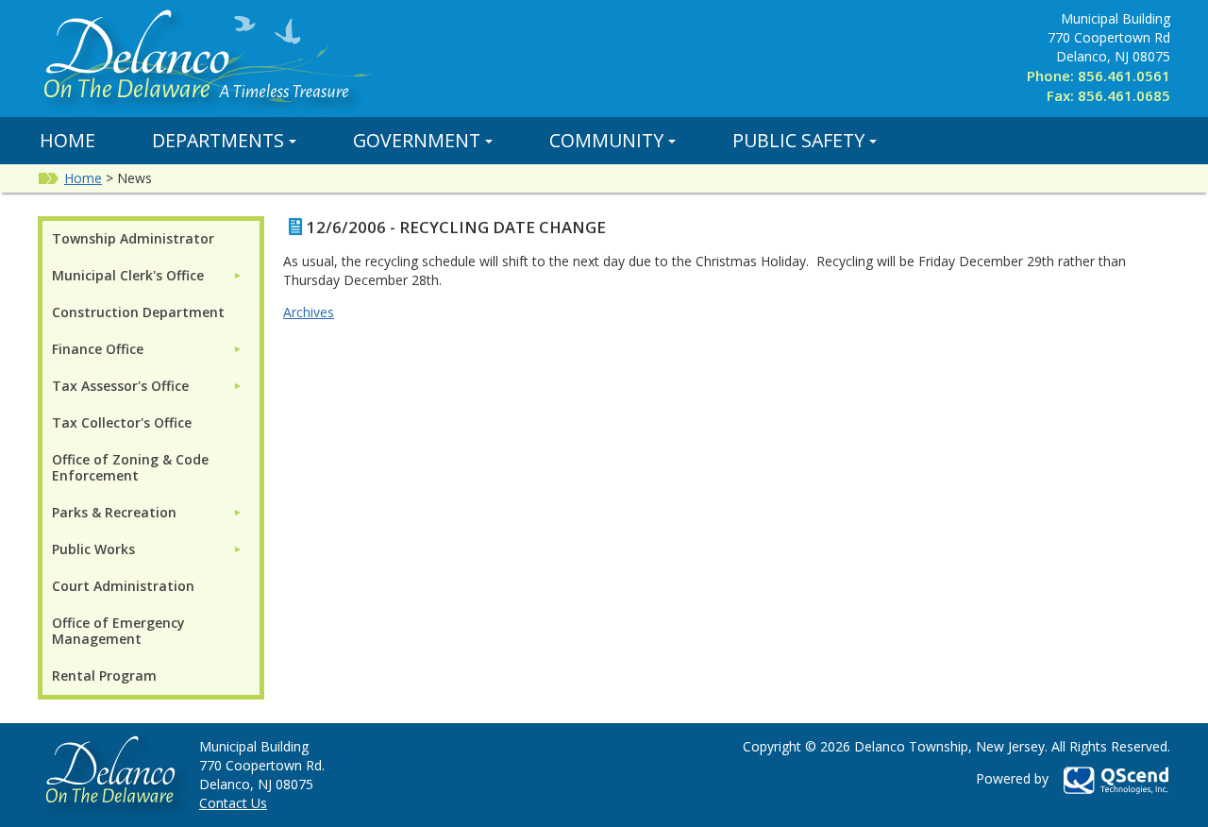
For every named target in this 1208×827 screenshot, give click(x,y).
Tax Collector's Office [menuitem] (122, 422)
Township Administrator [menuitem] (133, 238)
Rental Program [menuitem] (104, 675)
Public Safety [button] (798, 140)
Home (67, 140)
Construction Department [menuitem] (138, 312)
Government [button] (416, 140)
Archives (308, 312)
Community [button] (606, 140)
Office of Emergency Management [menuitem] (118, 631)
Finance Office (97, 349)
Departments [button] (218, 140)
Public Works (93, 549)
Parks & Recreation (114, 512)
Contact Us (233, 803)
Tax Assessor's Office (120, 386)
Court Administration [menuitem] (123, 586)
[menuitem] (147, 275)
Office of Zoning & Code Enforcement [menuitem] (130, 467)
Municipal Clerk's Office (128, 275)
